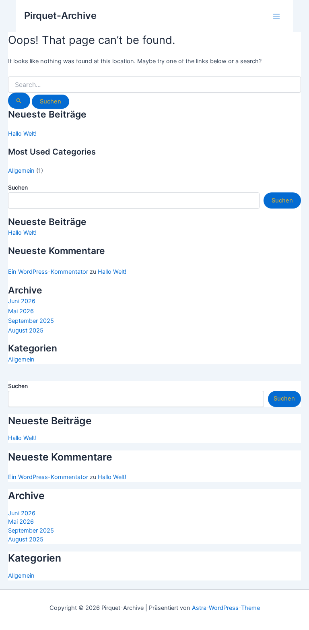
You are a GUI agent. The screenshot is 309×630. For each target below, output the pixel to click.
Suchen (18, 187)
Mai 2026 (21, 311)
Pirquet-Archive (60, 15)
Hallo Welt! (22, 133)
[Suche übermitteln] (19, 101)
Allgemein (21, 170)
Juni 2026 (21, 301)
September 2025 (31, 320)
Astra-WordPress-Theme (226, 607)
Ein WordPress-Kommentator (48, 271)
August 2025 (25, 330)
